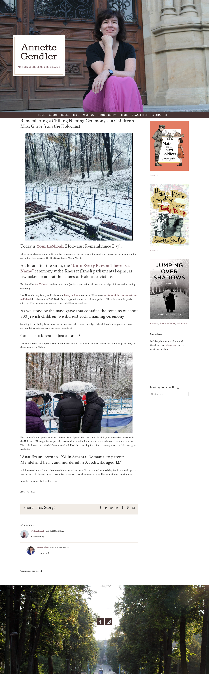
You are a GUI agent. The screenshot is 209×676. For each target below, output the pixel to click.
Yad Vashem (41, 284)
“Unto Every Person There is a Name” (75, 268)
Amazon (154, 175)
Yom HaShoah (50, 246)
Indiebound (182, 323)
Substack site (171, 345)
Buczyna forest (72, 295)
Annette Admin (43, 547)
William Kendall (37, 531)
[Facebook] (100, 621)
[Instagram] (108, 621)
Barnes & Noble (167, 323)
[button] (166, 115)
